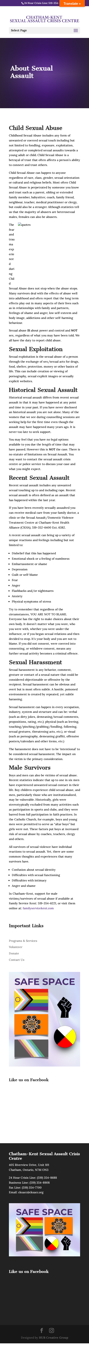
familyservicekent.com (38, 908)
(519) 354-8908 (40, 1182)
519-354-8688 (56, 3)
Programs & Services (23, 941)
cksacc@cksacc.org (30, 1192)
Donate (14, 953)
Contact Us (16, 960)
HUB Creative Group (53, 1337)
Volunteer (15, 947)
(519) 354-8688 (47, 1177)
